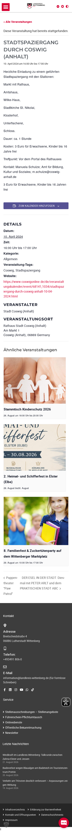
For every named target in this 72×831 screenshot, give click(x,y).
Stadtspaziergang (28, 270)
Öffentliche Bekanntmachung (23, 727)
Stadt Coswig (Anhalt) (18, 311)
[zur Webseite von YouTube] (21, 689)
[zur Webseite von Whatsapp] (27, 689)
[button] (6, 7)
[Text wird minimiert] (58, 6)
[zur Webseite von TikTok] (32, 689)
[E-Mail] (5, 667)
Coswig (8, 270)
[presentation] (35, 380)
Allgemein (10, 259)
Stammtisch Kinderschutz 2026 (27, 409)
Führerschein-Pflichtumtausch (23, 717)
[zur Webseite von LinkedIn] (10, 689)
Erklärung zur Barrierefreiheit (45, 809)
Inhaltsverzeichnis (15, 809)
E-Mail (7, 673)
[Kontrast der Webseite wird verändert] (67, 6)
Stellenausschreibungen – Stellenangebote (31, 712)
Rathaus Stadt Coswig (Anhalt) (24, 326)
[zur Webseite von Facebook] (4, 689)
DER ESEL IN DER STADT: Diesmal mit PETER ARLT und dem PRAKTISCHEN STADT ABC (42, 583)
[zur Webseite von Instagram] (15, 689)
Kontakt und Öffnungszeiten (20, 814)
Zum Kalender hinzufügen (37, 205)
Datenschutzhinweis (52, 814)
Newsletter (11, 733)
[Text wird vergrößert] (62, 6)
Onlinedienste (13, 722)
